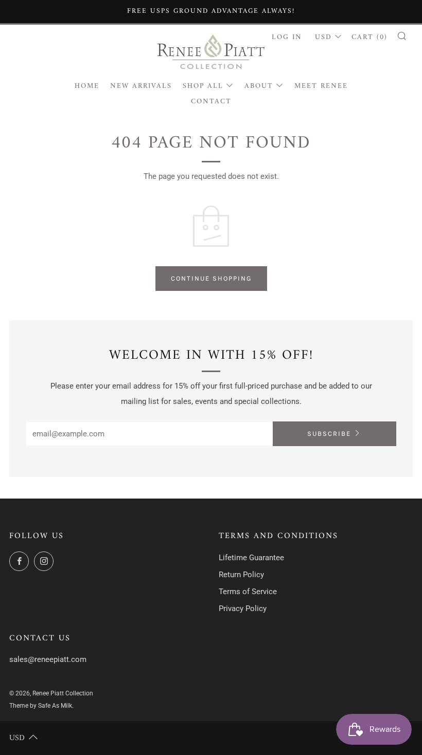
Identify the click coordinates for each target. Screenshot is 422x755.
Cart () (369, 37)
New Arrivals (141, 86)
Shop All (203, 86)
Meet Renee (321, 86)
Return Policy (241, 574)
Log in (287, 37)
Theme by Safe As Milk (40, 705)
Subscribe (329, 433)
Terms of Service (248, 591)
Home (87, 86)
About (258, 86)
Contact (211, 101)
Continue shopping (211, 278)
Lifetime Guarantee (251, 557)
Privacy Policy (243, 608)
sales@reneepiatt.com (47, 659)
